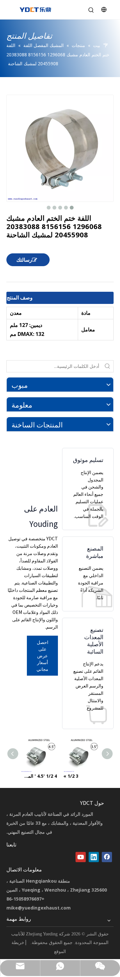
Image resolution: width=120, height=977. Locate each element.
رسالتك (24, 259)
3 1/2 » (70, 776)
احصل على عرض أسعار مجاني (42, 655)
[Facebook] (107, 857)
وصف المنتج (20, 297)
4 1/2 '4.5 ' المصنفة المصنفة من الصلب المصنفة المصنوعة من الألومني (39, 776)
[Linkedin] (94, 857)
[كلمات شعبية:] (107, 366)
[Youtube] (81, 857)
